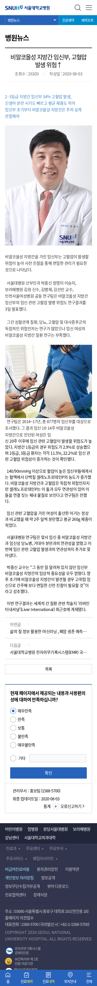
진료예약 (68, 20)
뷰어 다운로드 (58, 886)
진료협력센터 (15, 895)
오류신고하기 (70, 806)
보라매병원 (81, 829)
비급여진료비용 (17, 869)
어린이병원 (13, 829)
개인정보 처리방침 (19, 878)
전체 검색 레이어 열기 (78, 8)
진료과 (11, 848)
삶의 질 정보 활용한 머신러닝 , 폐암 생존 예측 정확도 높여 (48, 631)
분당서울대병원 (55, 829)
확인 (48, 773)
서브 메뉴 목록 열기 (32, 20)
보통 (21, 728)
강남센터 (12, 837)
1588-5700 (29, 924)
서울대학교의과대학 (39, 837)
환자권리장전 (47, 869)
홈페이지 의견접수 (19, 918)
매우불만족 (26, 745)
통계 (47, 806)
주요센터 (33, 848)
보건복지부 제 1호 (21, 961)
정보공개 (48, 878)
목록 (48, 669)
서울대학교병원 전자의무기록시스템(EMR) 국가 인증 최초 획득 (48, 652)
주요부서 (56, 848)
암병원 (33, 829)
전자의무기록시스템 (23, 951)
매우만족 (25, 711)
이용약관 (72, 869)
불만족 (23, 736)
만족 (21, 719)
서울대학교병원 (27, 7)
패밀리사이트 (43, 858)
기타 (21, 758)
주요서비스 (14, 858)
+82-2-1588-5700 (74, 924)
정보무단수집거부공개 (22, 886)
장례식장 (40, 895)
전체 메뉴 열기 (89, 7)
